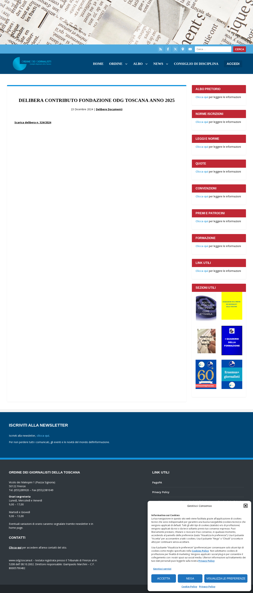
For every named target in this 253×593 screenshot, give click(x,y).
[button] (245, 506)
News (158, 64)
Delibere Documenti (109, 109)
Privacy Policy (206, 560)
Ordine (115, 64)
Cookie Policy (189, 586)
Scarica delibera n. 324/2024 (32, 122)
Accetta (163, 578)
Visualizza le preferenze (225, 578)
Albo (138, 64)
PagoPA (157, 482)
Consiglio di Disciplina (196, 64)
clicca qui (43, 435)
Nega (190, 578)
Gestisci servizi (162, 568)
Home (98, 64)
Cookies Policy (200, 550)
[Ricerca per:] (213, 49)
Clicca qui (202, 97)
